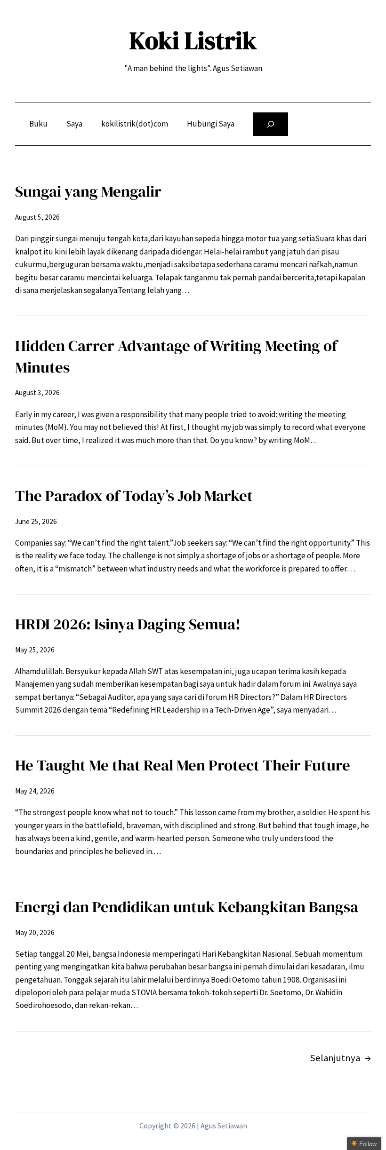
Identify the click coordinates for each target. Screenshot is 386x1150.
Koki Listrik (193, 40)
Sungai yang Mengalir (88, 191)
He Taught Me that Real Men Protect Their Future (182, 765)
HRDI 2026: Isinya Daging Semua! (128, 623)
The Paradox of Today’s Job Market (134, 495)
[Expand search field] (270, 124)
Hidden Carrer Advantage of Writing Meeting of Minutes (176, 356)
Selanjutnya (340, 1058)
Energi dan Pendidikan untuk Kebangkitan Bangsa (186, 906)
